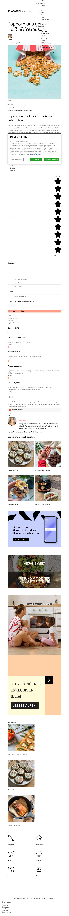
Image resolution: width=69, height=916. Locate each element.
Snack (21, 110)
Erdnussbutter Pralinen (42, 470)
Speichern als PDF (17, 409)
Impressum (51, 898)
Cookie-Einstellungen (17, 159)
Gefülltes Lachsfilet (14, 825)
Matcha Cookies (13, 470)
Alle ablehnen (36, 159)
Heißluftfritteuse (13, 110)
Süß (9, 415)
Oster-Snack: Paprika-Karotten (17, 754)
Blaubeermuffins (13, 504)
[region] (34, 148)
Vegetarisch (28, 110)
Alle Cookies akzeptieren (51, 159)
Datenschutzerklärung (35, 154)
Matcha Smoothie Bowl (42, 504)
